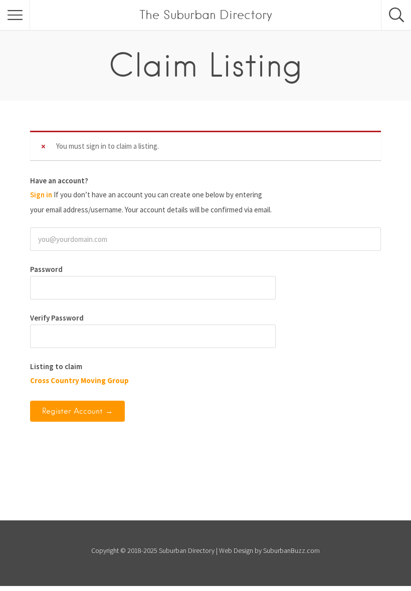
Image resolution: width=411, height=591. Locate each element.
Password (46, 269)
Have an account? (59, 180)
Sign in (41, 194)
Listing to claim (56, 366)
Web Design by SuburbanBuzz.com (269, 550)
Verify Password (57, 318)
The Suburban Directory (205, 15)
